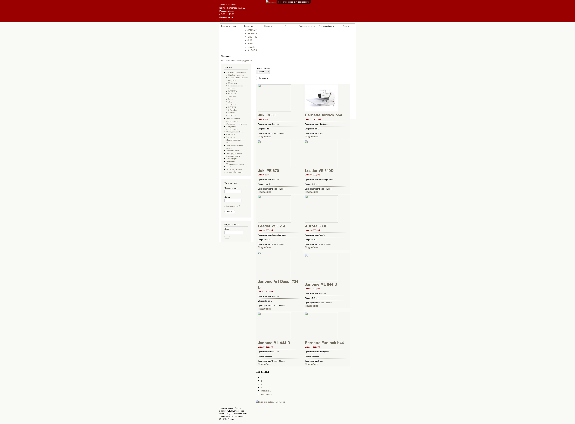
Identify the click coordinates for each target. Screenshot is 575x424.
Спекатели (230, 134)
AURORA (252, 50)
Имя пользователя (232, 188)
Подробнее (264, 136)
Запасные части (233, 156)
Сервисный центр (326, 26)
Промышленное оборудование (233, 119)
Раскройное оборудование (232, 127)
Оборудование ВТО (234, 131)
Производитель (263, 67)
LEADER (252, 46)
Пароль (227, 197)
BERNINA (253, 33)
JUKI (250, 40)
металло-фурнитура (234, 172)
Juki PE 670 (268, 170)
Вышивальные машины (238, 77)
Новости (268, 26)
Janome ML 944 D (274, 342)
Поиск (226, 229)
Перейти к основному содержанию (293, 1)
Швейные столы (233, 150)
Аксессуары (231, 158)
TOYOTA (232, 115)
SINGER (231, 112)
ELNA (250, 43)
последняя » (266, 394)
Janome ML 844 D (321, 284)
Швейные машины (236, 75)
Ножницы (230, 161)
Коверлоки (232, 83)
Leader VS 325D (272, 226)
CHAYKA (232, 93)
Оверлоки (232, 80)
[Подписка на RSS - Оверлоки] (270, 400)
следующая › (267, 390)
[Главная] (262, 1)
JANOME (252, 29)
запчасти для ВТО (234, 169)
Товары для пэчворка (235, 164)
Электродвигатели (234, 153)
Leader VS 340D (319, 170)
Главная (225, 60)
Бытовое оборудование (241, 60)
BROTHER (253, 36)
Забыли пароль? (233, 206)
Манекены (230, 137)
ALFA (228, 166)
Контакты (248, 26)
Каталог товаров (228, 26)
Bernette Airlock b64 (323, 115)
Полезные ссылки (307, 26)
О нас (287, 26)
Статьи (346, 26)
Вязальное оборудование (237, 124)
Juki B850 (267, 115)
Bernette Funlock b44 (324, 342)
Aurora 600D (316, 226)
